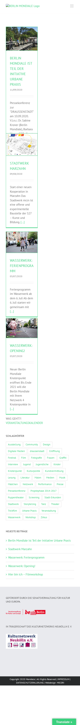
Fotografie (36, 457)
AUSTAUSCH (22, 45)
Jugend (27, 464)
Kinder (57, 464)
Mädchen (13, 484)
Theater (55, 504)
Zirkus (44, 517)
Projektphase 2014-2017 (43, 490)
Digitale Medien (16, 451)
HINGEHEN (16, 149)
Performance (45, 484)
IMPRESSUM (63, 679)
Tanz (43, 504)
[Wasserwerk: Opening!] (21, 328)
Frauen (50, 457)
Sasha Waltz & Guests (22, 249)
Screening (34, 497)
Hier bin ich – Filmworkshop (25, 574)
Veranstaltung (49, 510)
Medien (50, 477)
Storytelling (30, 504)
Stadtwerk (13, 504)
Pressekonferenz (16, 490)
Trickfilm (12, 510)
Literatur (25, 477)
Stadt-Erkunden (52, 497)
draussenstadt (37, 451)
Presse (60, 484)
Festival (12, 457)
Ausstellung (14, 444)
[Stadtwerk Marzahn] (21, 144)
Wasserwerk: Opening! (21, 566)
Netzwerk (28, 49)
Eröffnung (54, 451)
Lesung (12, 477)
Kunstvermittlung (54, 471)
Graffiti (62, 457)
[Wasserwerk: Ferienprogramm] (21, 242)
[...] (23, 222)
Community (32, 444)
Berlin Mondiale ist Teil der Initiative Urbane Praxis (39, 540)
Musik (62, 477)
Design (46, 444)
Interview (13, 464)
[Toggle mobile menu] (72, 6)
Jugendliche (42, 464)
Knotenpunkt (15, 471)
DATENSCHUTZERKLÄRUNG (29, 682)
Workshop (30, 517)
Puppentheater (16, 497)
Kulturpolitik (33, 471)
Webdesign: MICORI (54, 682)
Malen (38, 477)
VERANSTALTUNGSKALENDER (24, 423)
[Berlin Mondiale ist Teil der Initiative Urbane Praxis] (21, 39)
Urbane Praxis (29, 510)
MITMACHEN (16, 49)
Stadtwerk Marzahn (20, 549)
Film (23, 457)
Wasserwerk (14, 517)
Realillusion (27, 245)
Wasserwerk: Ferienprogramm (22, 265)
